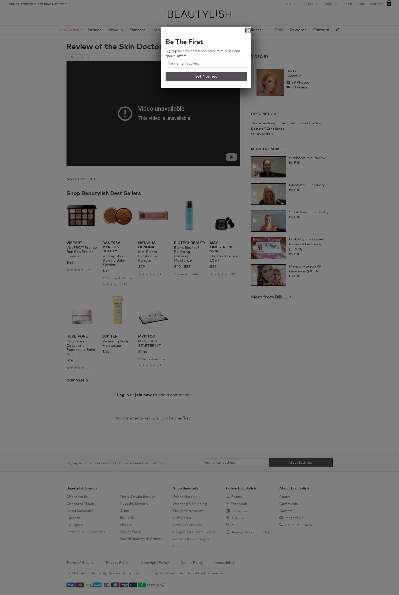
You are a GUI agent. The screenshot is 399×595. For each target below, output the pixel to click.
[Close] (248, 30)
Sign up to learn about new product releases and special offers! (203, 54)
